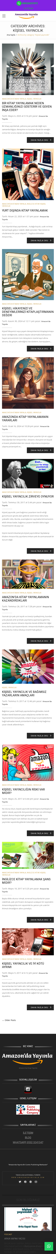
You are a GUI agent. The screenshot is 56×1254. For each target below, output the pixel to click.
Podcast (8, 1234)
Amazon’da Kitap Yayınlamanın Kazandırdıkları (25, 598)
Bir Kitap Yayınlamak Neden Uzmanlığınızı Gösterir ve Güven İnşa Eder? (27, 106)
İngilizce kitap (33, 204)
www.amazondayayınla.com (28, 1177)
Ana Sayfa (11, 35)
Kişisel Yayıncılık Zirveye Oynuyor (28, 496)
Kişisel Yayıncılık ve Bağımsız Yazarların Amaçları (24, 693)
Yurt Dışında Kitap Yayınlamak (25, 210)
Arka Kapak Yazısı (14, 1238)
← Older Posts (9, 1020)
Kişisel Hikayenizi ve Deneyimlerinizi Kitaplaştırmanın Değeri (28, 312)
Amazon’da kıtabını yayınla (14, 99)
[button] (49, 1246)
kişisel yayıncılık (34, 99)
